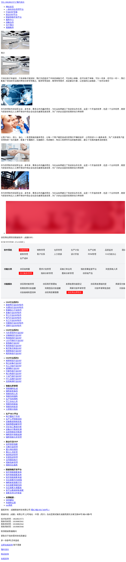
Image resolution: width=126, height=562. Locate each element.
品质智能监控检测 (14, 432)
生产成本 (24, 258)
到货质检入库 (112, 269)
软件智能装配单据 (14, 477)
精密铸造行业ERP (13, 361)
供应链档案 (25, 269)
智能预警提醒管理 (14, 424)
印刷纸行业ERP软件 (14, 323)
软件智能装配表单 (14, 475)
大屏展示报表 (12, 409)
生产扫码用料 (12, 399)
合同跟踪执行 (12, 460)
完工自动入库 (12, 401)
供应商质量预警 (52, 292)
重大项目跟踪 (12, 449)
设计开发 (75, 254)
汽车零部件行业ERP (14, 333)
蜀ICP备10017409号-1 (40, 510)
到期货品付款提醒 (53, 288)
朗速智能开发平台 (14, 17)
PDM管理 (92, 254)
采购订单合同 (66, 269)
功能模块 (8, 284)
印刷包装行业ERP (13, 371)
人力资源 (58, 254)
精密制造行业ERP (13, 351)
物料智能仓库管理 (14, 437)
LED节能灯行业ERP (14, 340)
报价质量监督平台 (89, 269)
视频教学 (10, 27)
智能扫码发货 (12, 407)
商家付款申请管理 (78, 288)
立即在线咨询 (7, 545)
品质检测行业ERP (13, 381)
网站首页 (10, 7)
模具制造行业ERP (13, 353)
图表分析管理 (68, 273)
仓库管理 (58, 250)
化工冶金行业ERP (13, 366)
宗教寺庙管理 (12, 447)
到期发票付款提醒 (28, 288)
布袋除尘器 (11, 503)
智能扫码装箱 (12, 404)
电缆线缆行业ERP (13, 338)
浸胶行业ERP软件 (13, 325)
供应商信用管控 (75, 292)
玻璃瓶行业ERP (12, 368)
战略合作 (10, 22)
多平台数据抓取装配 (15, 490)
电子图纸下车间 (13, 416)
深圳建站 (10, 500)
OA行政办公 (110, 254)
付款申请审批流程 (102, 288)
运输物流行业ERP (13, 335)
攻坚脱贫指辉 (12, 444)
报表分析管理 (47, 273)
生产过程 (92, 250)
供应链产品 (88, 273)
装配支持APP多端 (13, 493)
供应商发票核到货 (98, 284)
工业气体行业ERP (13, 376)
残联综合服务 (12, 465)
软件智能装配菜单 (14, 472)
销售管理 (41, 250)
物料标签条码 (12, 391)
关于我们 (10, 25)
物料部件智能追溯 (14, 434)
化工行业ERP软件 (13, 320)
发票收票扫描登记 (74, 284)
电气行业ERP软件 (13, 318)
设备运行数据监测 (14, 429)
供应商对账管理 (27, 284)
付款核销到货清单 (28, 292)
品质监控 (109, 250)
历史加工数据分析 (14, 427)
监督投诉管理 (12, 457)
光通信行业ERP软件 (14, 307)
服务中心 (10, 20)
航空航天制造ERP (13, 348)
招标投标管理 (12, 462)
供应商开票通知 (50, 284)
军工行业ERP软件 (13, 315)
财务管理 (24, 254)
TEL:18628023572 (12, 2)
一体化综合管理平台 (15, 9)
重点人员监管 (12, 452)
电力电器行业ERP (13, 373)
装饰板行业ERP (12, 343)
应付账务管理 (26, 273)
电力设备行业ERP (13, 363)
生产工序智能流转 (14, 419)
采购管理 (24, 250)
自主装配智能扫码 (14, 485)
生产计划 (75, 250)
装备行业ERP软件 (13, 313)
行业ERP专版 (11, 12)
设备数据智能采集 (14, 421)
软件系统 (8, 250)
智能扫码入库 (12, 394)
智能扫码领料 (12, 396)
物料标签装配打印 (14, 482)
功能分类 (8, 269)
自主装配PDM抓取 (14, 480)
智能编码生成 (12, 388)
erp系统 (9, 505)
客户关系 (41, 254)
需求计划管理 (45, 269)
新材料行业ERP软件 (14, 305)
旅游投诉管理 (12, 455)
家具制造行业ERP (13, 346)
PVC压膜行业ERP (13, 379)
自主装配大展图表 (14, 488)
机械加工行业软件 (14, 310)
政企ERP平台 (11, 14)
